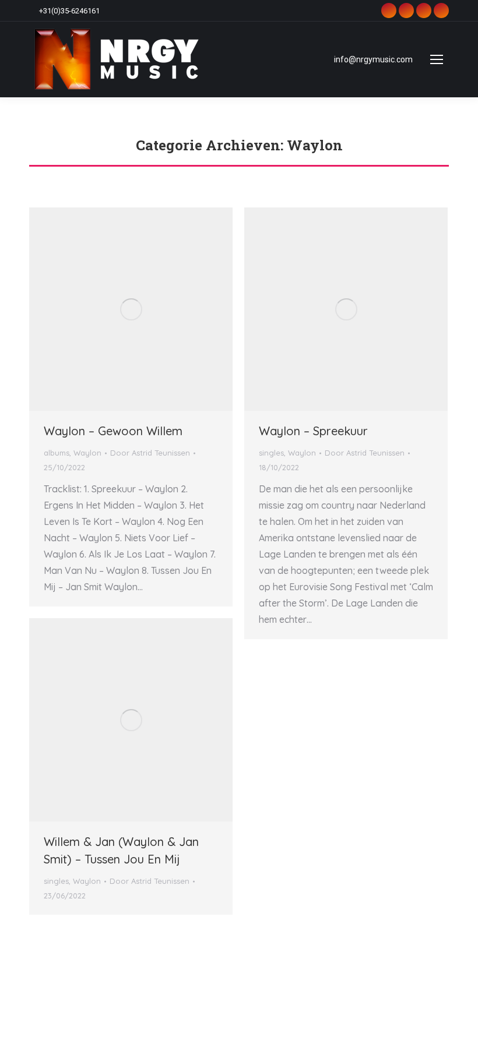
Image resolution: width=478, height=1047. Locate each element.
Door (150, 452)
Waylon (87, 452)
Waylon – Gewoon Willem (113, 431)
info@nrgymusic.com (373, 59)
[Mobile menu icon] (436, 59)
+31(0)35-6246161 (69, 10)
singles (271, 452)
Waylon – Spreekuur (313, 431)
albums (56, 452)
